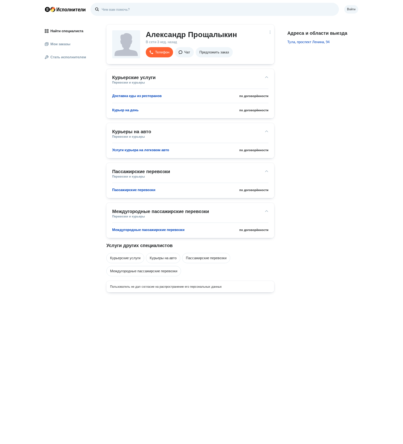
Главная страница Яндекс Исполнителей (65, 9)
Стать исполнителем (68, 57)
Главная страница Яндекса (47, 9)
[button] (159, 52)
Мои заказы (60, 44)
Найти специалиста (66, 31)
